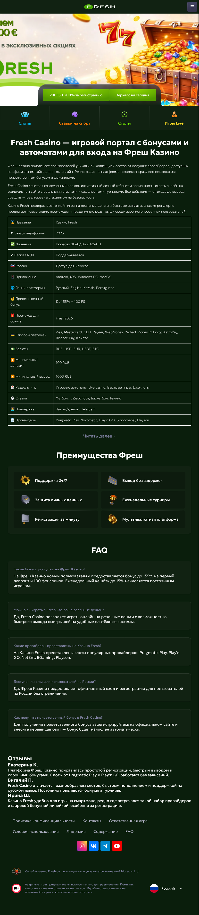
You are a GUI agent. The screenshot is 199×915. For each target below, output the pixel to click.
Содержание (105, 831)
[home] (99, 7)
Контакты (92, 820)
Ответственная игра (128, 820)
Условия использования (36, 831)
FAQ (129, 831)
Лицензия (76, 831)
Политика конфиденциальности (44, 820)
